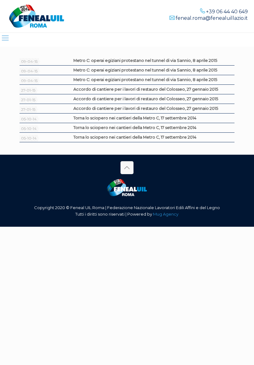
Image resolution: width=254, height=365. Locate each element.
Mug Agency (165, 214)
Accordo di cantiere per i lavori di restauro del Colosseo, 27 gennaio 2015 (145, 89)
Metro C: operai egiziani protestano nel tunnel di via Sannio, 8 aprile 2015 (145, 60)
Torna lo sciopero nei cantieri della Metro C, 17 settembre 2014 (134, 118)
